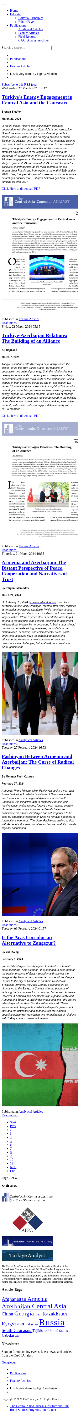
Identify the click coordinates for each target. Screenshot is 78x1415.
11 (11, 1163)
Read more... (10, 323)
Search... (7, 47)
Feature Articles (28, 33)
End (12, 1171)
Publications (18, 25)
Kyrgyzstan (13, 1323)
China (8, 1313)
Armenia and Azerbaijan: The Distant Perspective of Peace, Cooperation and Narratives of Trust (34, 571)
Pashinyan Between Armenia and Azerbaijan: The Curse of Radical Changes (38, 762)
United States (58, 1331)
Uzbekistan (10, 1335)
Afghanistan (14, 1299)
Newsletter (9, 1362)
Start (13, 1122)
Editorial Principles (30, 18)
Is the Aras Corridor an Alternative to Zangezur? (29, 940)
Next (13, 1167)
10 (11, 1159)
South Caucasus (17, 1330)
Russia (51, 1322)
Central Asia (49, 1306)
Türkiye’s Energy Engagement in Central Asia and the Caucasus (37, 99)
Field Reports (27, 36)
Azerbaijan (17, 1306)
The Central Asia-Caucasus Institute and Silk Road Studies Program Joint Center (39, 1407)
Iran (38, 1314)
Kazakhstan (54, 1313)
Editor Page (26, 21)
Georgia (24, 1313)
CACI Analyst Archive (33, 40)
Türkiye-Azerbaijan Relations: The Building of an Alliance (34, 338)
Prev (13, 1126)
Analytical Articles (30, 29)
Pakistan (32, 1324)
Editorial (15, 14)
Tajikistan (40, 1331)
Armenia (37, 1299)
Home (14, 10)
